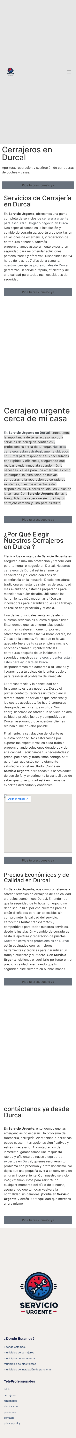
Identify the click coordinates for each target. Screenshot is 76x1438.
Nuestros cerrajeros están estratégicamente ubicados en (36, 451)
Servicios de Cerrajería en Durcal (37, 201)
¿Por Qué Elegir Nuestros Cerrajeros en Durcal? (33, 540)
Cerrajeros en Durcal (27, 153)
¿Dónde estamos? (15, 1346)
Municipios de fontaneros (19, 1358)
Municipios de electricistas (20, 1363)
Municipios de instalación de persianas (27, 1369)
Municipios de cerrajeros (19, 1352)
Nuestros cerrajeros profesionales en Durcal (36, 941)
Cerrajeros (10, 1395)
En (27, 433)
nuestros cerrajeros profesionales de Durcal (36, 265)
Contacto (9, 1417)
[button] (69, 72)
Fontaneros (10, 1400)
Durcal (13, 456)
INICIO (7, 1389)
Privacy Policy (12, 1423)
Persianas (10, 1412)
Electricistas (11, 1406)
